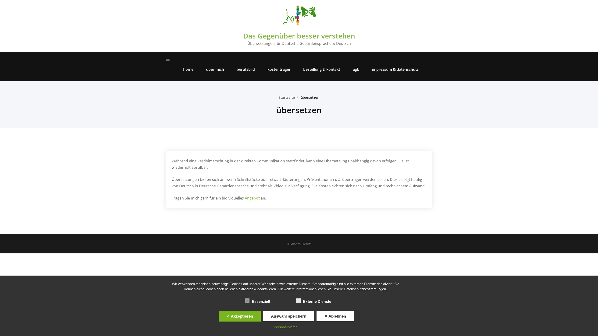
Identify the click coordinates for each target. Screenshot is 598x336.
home (188, 69)
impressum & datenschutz (395, 69)
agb (356, 69)
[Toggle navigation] (168, 60)
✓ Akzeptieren (240, 316)
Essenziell (261, 302)
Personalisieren (285, 327)
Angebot (252, 198)
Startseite (287, 97)
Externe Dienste (317, 302)
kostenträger (279, 69)
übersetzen (310, 97)
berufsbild (246, 69)
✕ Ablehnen (335, 316)
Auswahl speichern (288, 316)
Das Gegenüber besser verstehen (299, 36)
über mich (215, 69)
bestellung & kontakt (321, 69)
